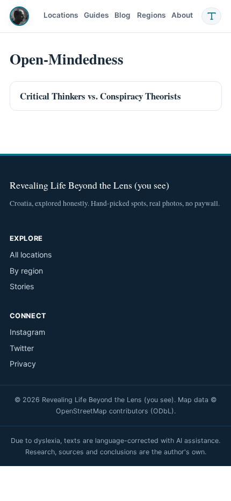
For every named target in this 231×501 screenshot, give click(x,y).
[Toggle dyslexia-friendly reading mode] (211, 16)
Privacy (23, 363)
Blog (122, 15)
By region (26, 270)
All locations (31, 254)
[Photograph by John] (19, 16)
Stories (22, 286)
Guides (96, 15)
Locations (61, 15)
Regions (151, 15)
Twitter (22, 348)
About (182, 15)
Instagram (27, 332)
